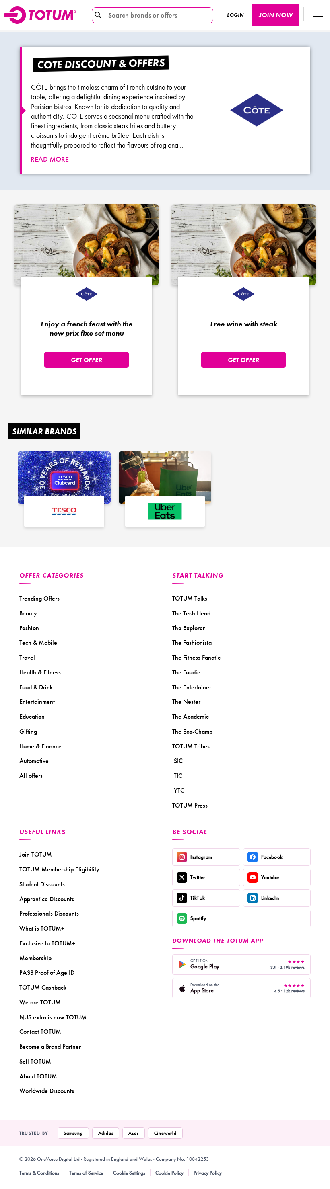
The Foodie (186, 672)
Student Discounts (42, 884)
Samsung (73, 1133)
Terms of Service (86, 1172)
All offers (31, 775)
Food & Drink (36, 687)
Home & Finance (40, 746)
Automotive (34, 760)
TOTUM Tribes (191, 746)
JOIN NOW (276, 15)
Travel (27, 657)
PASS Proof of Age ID (46, 972)
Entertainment (37, 701)
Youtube (270, 877)
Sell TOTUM (35, 1061)
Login (235, 15)
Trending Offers (39, 598)
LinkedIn (270, 897)
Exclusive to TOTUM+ (47, 943)
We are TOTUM (40, 1002)
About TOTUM (38, 1076)
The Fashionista (192, 642)
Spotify (198, 918)
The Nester (186, 701)
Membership (35, 958)
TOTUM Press (190, 805)
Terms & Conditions (39, 1172)
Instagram (201, 856)
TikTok (197, 897)
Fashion (29, 628)
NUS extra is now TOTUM (53, 1017)
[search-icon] (98, 15)
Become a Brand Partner (50, 1046)
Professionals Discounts (49, 913)
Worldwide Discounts (46, 1090)
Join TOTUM (35, 854)
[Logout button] (318, 15)
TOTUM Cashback (42, 987)
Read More (50, 159)
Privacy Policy (208, 1172)
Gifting (28, 731)
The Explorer (188, 628)
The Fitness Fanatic (196, 657)
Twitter (197, 877)
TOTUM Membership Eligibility (59, 869)
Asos (133, 1133)
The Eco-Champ (192, 731)
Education (32, 716)
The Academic (190, 716)
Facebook (272, 856)
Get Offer (86, 360)
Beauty (28, 613)
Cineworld (165, 1133)
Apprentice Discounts (46, 899)
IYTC (178, 790)
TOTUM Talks (189, 598)
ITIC (177, 775)
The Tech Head (191, 613)
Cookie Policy (169, 1172)
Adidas (105, 1133)
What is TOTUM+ (41, 928)
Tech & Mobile (38, 642)
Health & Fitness (40, 672)
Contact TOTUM (40, 1031)
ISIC (177, 760)
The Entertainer (191, 687)
